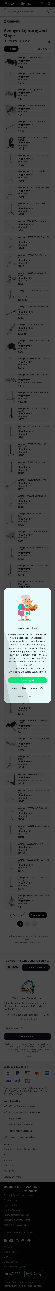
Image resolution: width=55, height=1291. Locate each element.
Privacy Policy (32, 696)
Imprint (20, 696)
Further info (37, 688)
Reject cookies (19, 688)
